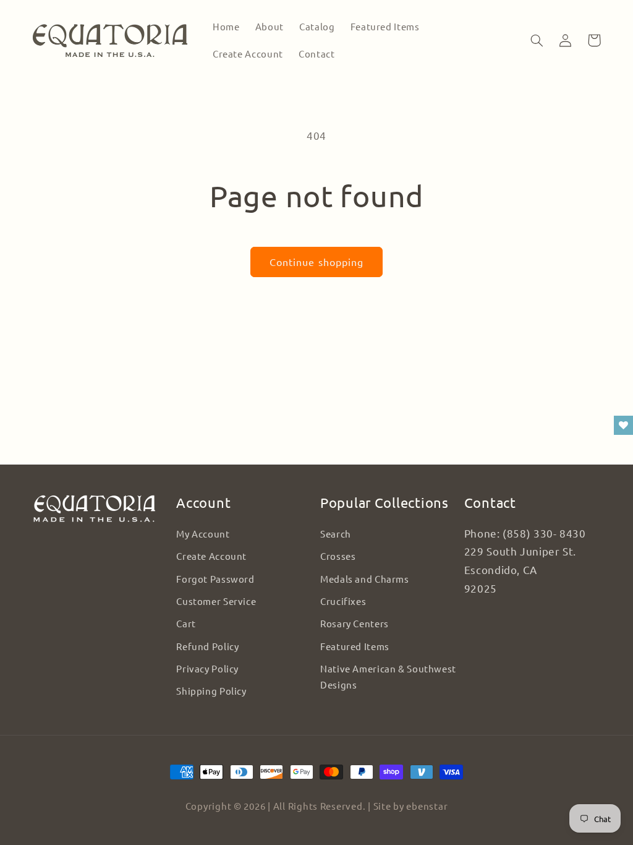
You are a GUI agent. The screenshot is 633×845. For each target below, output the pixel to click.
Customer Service (216, 601)
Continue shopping (316, 261)
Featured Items (354, 646)
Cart (186, 623)
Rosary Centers (354, 623)
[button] (537, 40)
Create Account (211, 556)
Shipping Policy (211, 691)
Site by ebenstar (410, 806)
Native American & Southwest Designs (388, 676)
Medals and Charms (364, 579)
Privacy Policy (207, 668)
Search (335, 533)
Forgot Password (215, 579)
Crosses (337, 556)
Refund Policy (207, 646)
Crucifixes (343, 601)
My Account (202, 533)
